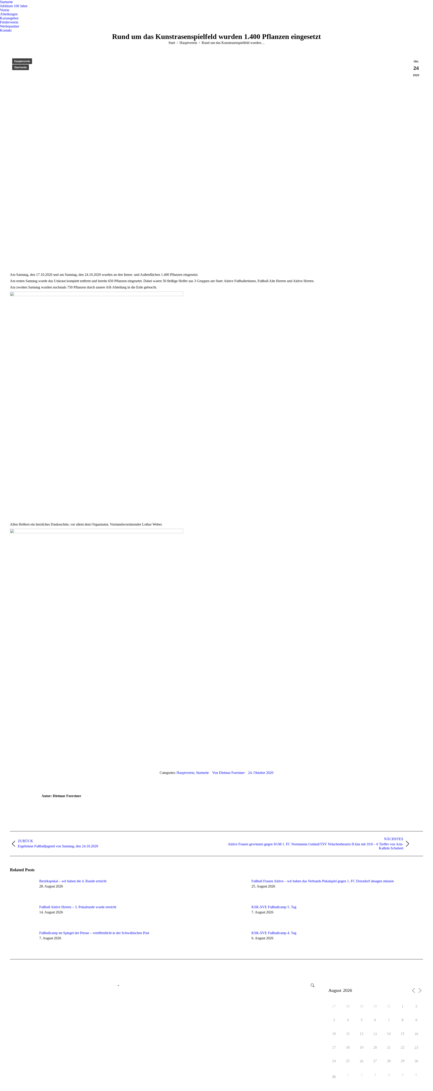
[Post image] (22, 889)
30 (416, 1061)
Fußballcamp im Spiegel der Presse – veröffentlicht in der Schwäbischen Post (94, 933)
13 (375, 1034)
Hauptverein (22, 61)
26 (361, 1061)
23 (416, 1048)
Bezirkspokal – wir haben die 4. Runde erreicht (72, 881)
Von (228, 773)
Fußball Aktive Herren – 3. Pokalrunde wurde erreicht (77, 907)
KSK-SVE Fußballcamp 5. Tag (273, 907)
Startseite (20, 67)
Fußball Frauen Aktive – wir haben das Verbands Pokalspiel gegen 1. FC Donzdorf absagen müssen (322, 881)
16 (416, 1034)
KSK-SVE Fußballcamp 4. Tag (273, 933)
